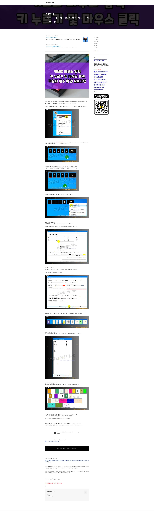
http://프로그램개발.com (51, 44)
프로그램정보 (96, 39)
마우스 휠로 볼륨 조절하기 (98, 77)
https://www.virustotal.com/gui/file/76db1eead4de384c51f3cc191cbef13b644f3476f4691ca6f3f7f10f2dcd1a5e (67, 460)
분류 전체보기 (96, 37)
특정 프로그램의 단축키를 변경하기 (100, 79)
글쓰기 (98, 50)
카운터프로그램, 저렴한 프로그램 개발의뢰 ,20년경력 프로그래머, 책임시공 (61, 48)
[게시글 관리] (50, 479)
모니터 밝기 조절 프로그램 (98, 89)
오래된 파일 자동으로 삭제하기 (99, 84)
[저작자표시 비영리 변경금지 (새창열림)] (58, 479)
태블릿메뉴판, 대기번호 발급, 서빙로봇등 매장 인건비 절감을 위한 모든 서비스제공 (63, 39)
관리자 (95, 50)
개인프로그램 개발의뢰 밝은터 (53, 46)
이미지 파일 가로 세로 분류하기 (99, 85)
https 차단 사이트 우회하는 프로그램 (100, 81)
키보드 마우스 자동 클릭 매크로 (99, 72)
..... (47, 492)
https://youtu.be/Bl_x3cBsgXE (52, 441)
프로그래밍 (96, 43)
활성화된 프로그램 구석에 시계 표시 (100, 74)
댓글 (46, 486)
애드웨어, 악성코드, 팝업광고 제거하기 (101, 71)
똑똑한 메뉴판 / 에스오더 (52, 37)
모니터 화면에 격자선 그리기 (99, 87)
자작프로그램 (96, 41)
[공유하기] (48, 479)
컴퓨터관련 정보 (50, 2)
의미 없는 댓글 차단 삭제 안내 (99, 60)
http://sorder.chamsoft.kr (51, 35)
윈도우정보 (96, 45)
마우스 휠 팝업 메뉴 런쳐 (98, 76)
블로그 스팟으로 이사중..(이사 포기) (100, 59)
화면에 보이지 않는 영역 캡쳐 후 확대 (100, 82)
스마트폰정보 (96, 47)
